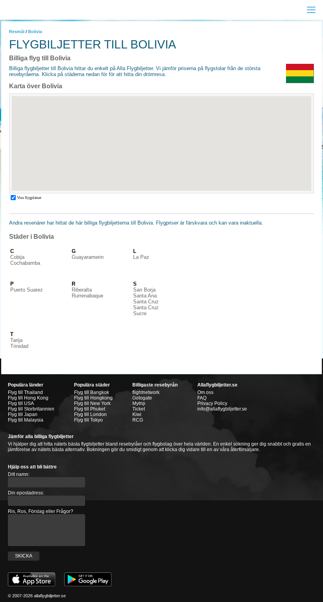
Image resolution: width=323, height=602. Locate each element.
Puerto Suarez (26, 290)
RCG (137, 420)
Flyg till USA (21, 403)
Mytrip (138, 403)
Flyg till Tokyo (88, 420)
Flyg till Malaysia (25, 420)
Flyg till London (90, 414)
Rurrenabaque (87, 296)
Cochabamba (25, 263)
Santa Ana (145, 296)
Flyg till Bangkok (91, 392)
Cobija (17, 257)
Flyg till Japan (22, 414)
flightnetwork (146, 392)
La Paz (141, 257)
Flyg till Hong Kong (28, 398)
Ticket (138, 409)
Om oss (205, 392)
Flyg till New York (92, 403)
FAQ (201, 398)
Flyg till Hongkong (93, 398)
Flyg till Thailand (25, 392)
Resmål (16, 31)
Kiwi (136, 414)
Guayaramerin (88, 257)
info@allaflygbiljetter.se (222, 409)
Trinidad (19, 346)
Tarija (16, 340)
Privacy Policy (212, 403)
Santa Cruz (146, 302)
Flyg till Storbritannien (31, 409)
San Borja (144, 290)
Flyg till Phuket (89, 409)
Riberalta (82, 290)
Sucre (140, 313)
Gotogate (142, 398)
